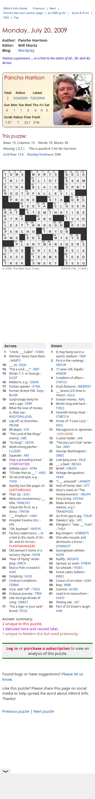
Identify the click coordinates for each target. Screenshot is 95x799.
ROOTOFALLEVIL (20, 416)
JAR (80, 438)
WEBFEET (84, 386)
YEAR (59, 477)
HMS (33, 516)
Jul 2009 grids (57, 13)
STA (26, 429)
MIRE (67, 585)
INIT (36, 369)
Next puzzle (43, 711)
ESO (26, 494)
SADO (60, 598)
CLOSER (14, 451)
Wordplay (26, 50)
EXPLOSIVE (65, 434)
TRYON (24, 511)
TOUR (88, 516)
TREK (38, 593)
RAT (26, 455)
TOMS (39, 352)
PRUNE (14, 425)
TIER (82, 356)
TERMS (14, 585)
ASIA (12, 572)
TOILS (60, 408)
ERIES (60, 576)
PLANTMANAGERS (22, 546)
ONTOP (61, 365)
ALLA (71, 395)
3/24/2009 (20, 98)
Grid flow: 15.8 (13, 154)
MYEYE (36, 529)
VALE (82, 460)
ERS (11, 524)
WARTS (16, 360)
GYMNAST (63, 546)
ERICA (21, 563)
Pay (16, 17)
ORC (24, 438)
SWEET (23, 602)
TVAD (13, 481)
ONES (60, 455)
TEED (36, 589)
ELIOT (13, 378)
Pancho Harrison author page (23, 13)
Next (53, 8)
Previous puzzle (15, 711)
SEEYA (29, 442)
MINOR (61, 373)
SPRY (28, 404)
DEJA (22, 365)
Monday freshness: (40, 154)
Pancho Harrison (24, 78)
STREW (86, 563)
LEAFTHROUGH (20, 490)
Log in (12, 648)
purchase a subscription (47, 648)
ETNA (36, 386)
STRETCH (62, 416)
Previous (39, 8)
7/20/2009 (37, 98)
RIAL (82, 399)
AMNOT (84, 481)
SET (77, 602)
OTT (87, 486)
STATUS (61, 382)
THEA (61, 529)
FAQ (6, 17)
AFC (80, 520)
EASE (28, 576)
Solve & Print (80, 13)
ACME (73, 589)
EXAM (34, 382)
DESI (59, 425)
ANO (42, 473)
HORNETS (82, 533)
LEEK (87, 580)
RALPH (86, 494)
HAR (59, 611)
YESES (78, 567)
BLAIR (13, 395)
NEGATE (73, 559)
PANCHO (23, 503)
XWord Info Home (15, 8)
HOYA (60, 555)
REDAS (76, 464)
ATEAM (78, 498)
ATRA (33, 468)
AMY (66, 447)
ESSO (23, 611)
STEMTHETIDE (19, 464)
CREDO (71, 468)
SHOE (36, 555)
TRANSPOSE (64, 511)
